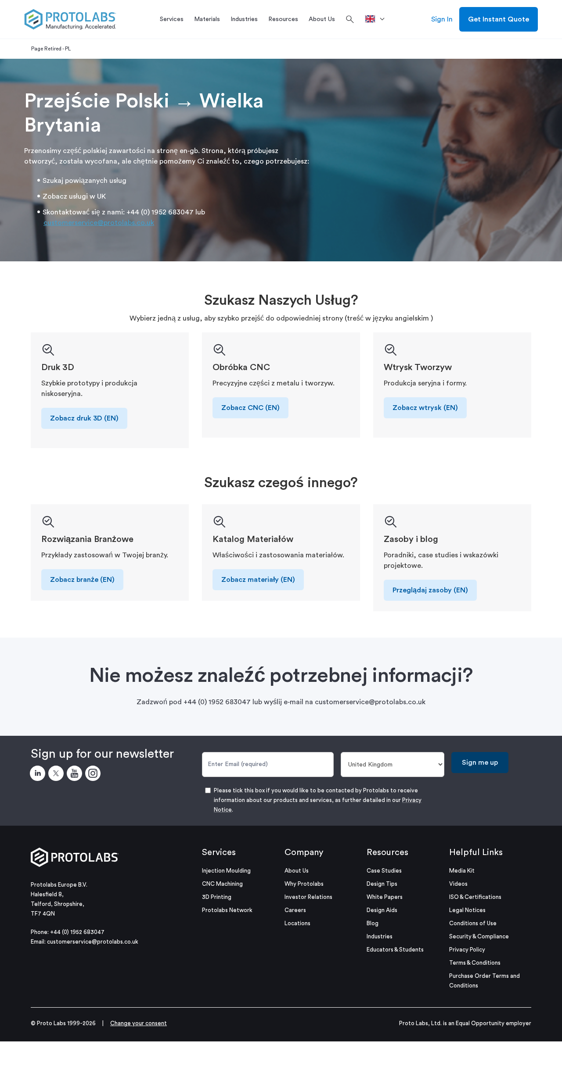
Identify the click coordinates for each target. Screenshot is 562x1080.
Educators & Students (395, 949)
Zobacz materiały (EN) (258, 579)
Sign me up (480, 762)
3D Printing (216, 897)
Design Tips (382, 884)
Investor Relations (308, 897)
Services (219, 852)
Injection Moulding (226, 870)
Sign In (442, 19)
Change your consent (138, 1023)
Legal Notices (467, 910)
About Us (297, 870)
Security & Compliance (479, 936)
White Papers (385, 897)
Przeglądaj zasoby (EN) (430, 590)
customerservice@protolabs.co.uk (98, 222)
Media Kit (462, 870)
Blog (372, 923)
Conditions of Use (473, 923)
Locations (297, 923)
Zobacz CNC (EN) (250, 407)
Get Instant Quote (498, 19)
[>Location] (378, 19)
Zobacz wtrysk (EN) (425, 407)
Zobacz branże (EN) (82, 579)
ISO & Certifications (475, 897)
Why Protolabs (304, 884)
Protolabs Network (227, 910)
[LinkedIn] (39, 774)
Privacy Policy (467, 949)
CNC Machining (222, 884)
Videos (458, 884)
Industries (380, 936)
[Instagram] (94, 774)
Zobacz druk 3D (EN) (84, 418)
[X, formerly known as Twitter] (57, 774)
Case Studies (384, 870)
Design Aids (382, 910)
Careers (295, 910)
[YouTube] (76, 774)
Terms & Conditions (475, 963)
